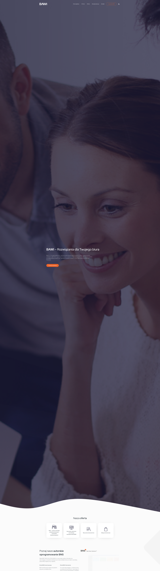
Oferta (88, 4)
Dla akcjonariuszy (95, 4)
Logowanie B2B (111, 4)
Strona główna (76, 4)
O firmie (83, 4)
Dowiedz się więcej (52, 265)
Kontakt (102, 4)
